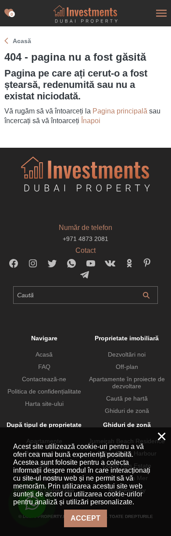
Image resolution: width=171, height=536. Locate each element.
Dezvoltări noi (127, 354)
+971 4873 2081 (85, 238)
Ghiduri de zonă (127, 410)
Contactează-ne (44, 379)
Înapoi (90, 120)
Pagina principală (120, 111)
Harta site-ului (44, 403)
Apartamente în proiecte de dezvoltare (127, 383)
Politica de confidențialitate (44, 391)
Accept (85, 518)
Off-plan (127, 366)
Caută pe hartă (127, 398)
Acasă (44, 354)
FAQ (44, 366)
